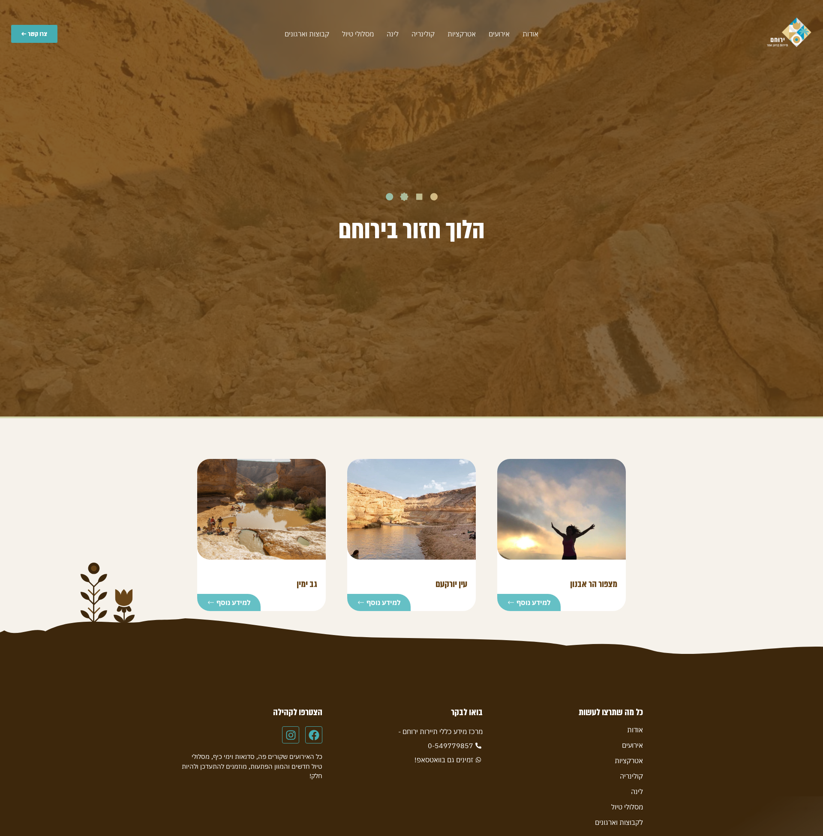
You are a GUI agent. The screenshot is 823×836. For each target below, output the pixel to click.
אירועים (499, 34)
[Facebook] (313, 734)
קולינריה (423, 34)
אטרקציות (462, 34)
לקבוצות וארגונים (619, 822)
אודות (530, 34)
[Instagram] (290, 734)
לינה (393, 34)
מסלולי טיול (358, 34)
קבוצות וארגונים (307, 34)
